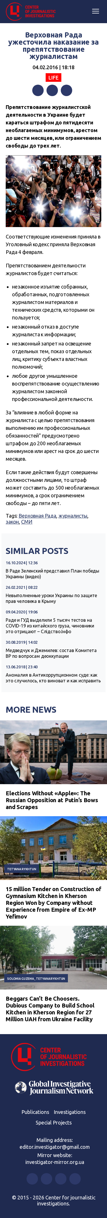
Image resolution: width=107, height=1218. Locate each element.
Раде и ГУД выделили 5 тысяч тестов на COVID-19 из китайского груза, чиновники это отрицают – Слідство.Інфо (50, 625)
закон (12, 521)
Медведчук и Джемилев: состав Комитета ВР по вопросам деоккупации (51, 653)
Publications (35, 1112)
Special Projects (54, 1122)
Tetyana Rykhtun (21, 869)
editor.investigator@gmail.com (55, 1147)
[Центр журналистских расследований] (33, 11)
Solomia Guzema (20, 978)
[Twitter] (52, 90)
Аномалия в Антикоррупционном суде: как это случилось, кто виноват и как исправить (53, 677)
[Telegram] (66, 90)
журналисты (73, 515)
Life (53, 77)
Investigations (70, 1112)
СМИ (27, 521)
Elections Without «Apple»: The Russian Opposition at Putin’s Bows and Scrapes (52, 800)
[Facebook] (38, 90)
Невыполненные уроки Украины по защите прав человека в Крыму (51, 598)
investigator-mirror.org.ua (54, 1162)
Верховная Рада (37, 515)
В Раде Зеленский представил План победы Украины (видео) (52, 573)
